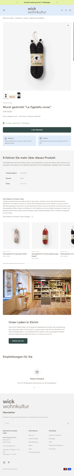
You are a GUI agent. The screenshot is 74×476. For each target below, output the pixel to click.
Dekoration (18, 18)
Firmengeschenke (34, 452)
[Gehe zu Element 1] (6, 96)
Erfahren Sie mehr (18, 341)
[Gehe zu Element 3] (19, 96)
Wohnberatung (33, 442)
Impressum (52, 449)
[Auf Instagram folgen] (4, 462)
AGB (50, 442)
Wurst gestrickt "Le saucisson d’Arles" (15, 254)
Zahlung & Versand (55, 435)
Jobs (30, 449)
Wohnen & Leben (8, 18)
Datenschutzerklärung (56, 445)
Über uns (31, 435)
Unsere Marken (33, 438)
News (30, 445)
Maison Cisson (7, 103)
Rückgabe (52, 438)
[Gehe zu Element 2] (12, 97)
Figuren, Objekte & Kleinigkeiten (34, 18)
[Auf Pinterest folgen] (8, 462)
